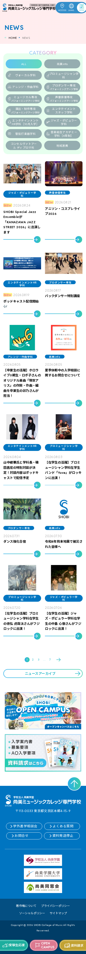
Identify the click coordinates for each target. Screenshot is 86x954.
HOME (13, 38)
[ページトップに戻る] (74, 784)
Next (58, 659)
